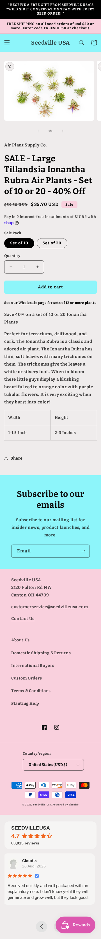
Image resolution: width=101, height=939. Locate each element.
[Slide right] (63, 131)
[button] (7, 42)
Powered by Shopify (65, 804)
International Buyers (32, 665)
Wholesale (28, 303)
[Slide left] (38, 131)
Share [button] (17, 458)
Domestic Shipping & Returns (41, 653)
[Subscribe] (83, 551)
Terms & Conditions (31, 690)
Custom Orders (26, 678)
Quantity (12, 256)
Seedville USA (42, 804)
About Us (20, 640)
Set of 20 (52, 243)
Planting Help (25, 703)
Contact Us (23, 618)
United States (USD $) (48, 765)
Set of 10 (19, 243)
